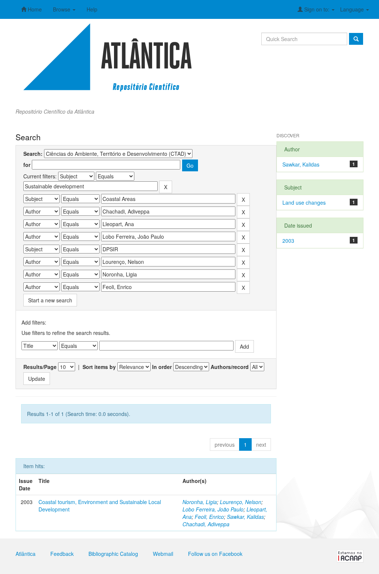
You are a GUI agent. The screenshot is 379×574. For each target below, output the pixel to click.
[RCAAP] (350, 555)
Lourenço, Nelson (240, 502)
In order (162, 366)
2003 (288, 240)
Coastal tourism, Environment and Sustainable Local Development (99, 505)
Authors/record (230, 366)
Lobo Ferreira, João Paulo (213, 509)
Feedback (62, 553)
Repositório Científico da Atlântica (55, 111)
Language (352, 9)
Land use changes (304, 202)
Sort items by (99, 366)
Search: (33, 153)
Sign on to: (317, 9)
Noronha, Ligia (199, 502)
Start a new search (50, 300)
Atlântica (26, 553)
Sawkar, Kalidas (245, 516)
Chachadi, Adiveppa (205, 524)
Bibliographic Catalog (113, 553)
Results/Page (40, 366)
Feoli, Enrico (209, 516)
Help (92, 9)
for (26, 164)
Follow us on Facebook (215, 553)
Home (34, 9)
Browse (62, 9)
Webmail (163, 553)
